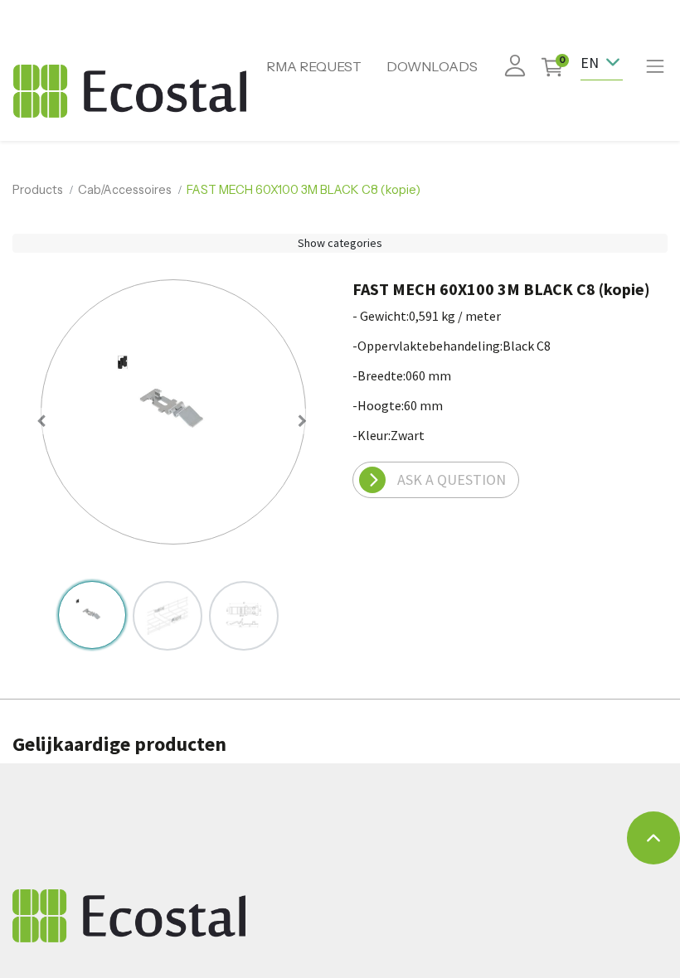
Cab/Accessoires (125, 189)
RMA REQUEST (314, 66)
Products (37, 189)
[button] (42, 421)
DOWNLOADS (432, 66)
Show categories (340, 242)
